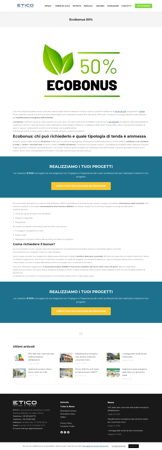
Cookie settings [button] (118, 446)
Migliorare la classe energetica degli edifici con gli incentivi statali (134, 372)
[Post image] (19, 357)
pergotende (114, 122)
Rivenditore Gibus (67, 414)
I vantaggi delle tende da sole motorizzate (134, 355)
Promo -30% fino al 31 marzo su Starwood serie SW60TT (87, 370)
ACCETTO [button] (133, 446)
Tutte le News (67, 406)
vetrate (142, 111)
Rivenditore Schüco (68, 411)
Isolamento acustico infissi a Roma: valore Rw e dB (39, 370)
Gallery (63, 417)
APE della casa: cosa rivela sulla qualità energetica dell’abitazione (41, 357)
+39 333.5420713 (29, 416)
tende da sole (120, 111)
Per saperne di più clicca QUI (95, 446)
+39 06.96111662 (28, 419)
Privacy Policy (66, 423)
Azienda (64, 402)
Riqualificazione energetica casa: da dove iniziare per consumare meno (86, 357)
